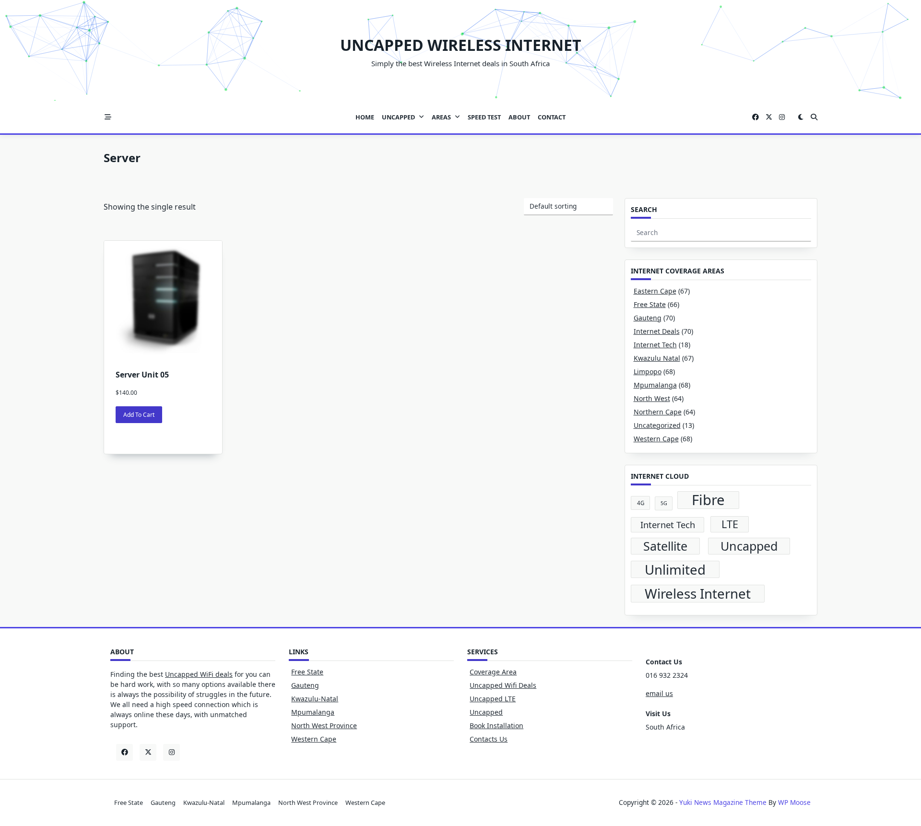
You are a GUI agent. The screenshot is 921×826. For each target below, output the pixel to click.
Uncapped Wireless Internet (460, 45)
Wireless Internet (698, 593)
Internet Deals (657, 331)
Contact (552, 117)
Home (364, 117)
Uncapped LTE (493, 698)
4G (640, 503)
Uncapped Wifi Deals (503, 685)
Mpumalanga (655, 384)
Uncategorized (657, 425)
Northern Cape (658, 411)
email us (659, 693)
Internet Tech (655, 344)
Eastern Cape (655, 290)
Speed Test (484, 117)
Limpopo (647, 371)
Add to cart (138, 415)
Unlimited (675, 569)
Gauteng (647, 317)
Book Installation (496, 725)
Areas (441, 117)
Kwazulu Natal (657, 358)
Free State (650, 304)
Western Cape (656, 438)
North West (652, 398)
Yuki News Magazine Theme (723, 802)
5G (664, 503)
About (519, 117)
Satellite (665, 546)
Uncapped (398, 117)
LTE (729, 524)
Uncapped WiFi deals (199, 674)
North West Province (324, 725)
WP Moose (794, 802)
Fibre (708, 500)
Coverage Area (493, 671)
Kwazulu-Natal (314, 698)
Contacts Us (489, 738)
